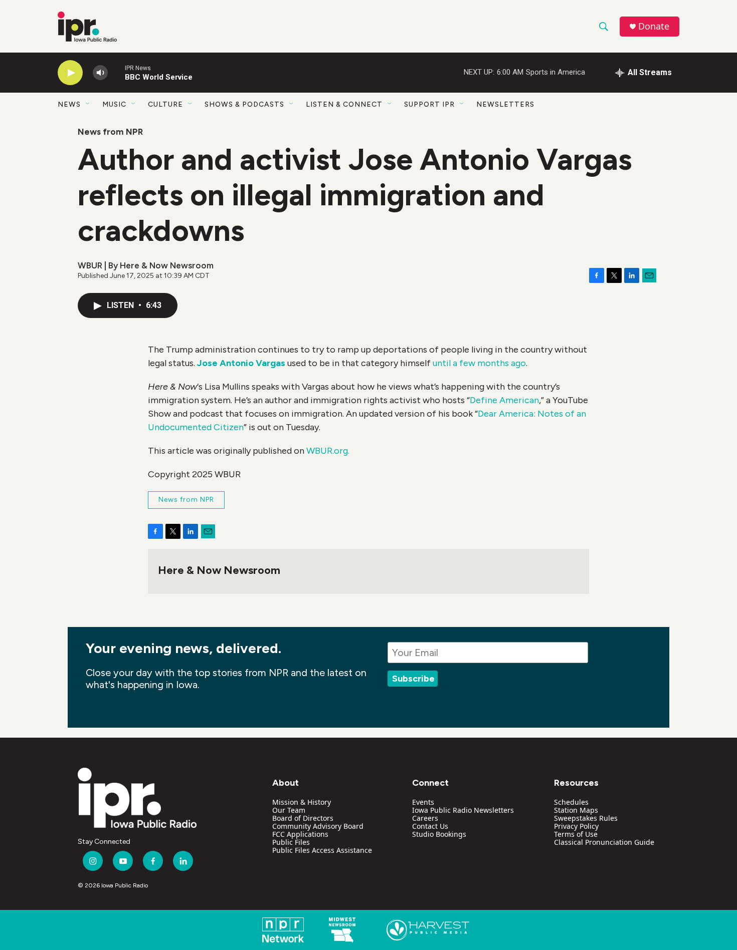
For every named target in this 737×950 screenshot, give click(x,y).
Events (423, 802)
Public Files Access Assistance (322, 850)
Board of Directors (302, 818)
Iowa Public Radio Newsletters (463, 810)
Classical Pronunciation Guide (604, 842)
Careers (425, 818)
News (69, 104)
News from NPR (110, 132)
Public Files (291, 842)
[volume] (100, 73)
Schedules (571, 802)
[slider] (116, 72)
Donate (653, 26)
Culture (165, 104)
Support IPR (429, 104)
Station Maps (576, 810)
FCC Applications (300, 834)
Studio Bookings (439, 834)
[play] (70, 73)
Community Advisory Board (317, 826)
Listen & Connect (344, 104)
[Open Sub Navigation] (88, 104)
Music (114, 104)
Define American (504, 400)
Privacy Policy (576, 826)
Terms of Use (576, 834)
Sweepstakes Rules (586, 818)
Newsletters (505, 104)
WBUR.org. (327, 450)
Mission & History (301, 802)
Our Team (288, 810)
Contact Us (430, 826)
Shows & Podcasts (244, 104)
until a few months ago (479, 363)
